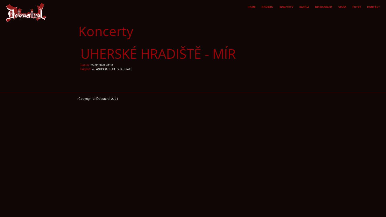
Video (342, 7)
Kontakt (373, 7)
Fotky (356, 7)
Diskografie (323, 7)
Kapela (304, 7)
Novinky (267, 7)
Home (251, 7)
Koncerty (286, 7)
